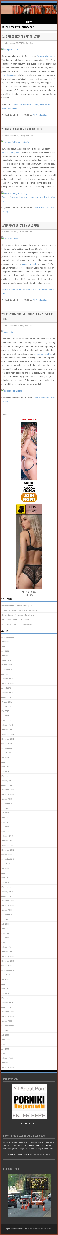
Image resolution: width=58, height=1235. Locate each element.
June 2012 (5, 873)
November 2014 (7, 739)
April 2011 (5, 937)
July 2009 (5, 1035)
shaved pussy (7, 75)
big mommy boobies (43, 353)
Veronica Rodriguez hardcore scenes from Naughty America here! (28, 199)
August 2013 (6, 808)
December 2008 (7, 1067)
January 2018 (6, 660)
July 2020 (5, 641)
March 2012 (6, 887)
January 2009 (6, 1062)
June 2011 (5, 928)
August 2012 (6, 863)
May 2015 (5, 711)
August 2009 (6, 1030)
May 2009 (5, 1044)
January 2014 (6, 785)
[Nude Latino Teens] (29, 13)
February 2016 (7, 692)
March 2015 (6, 720)
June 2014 (5, 762)
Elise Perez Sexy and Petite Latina (20, 37)
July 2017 (5, 674)
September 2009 (7, 1025)
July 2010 (5, 979)
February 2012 (7, 891)
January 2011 (6, 951)
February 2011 (7, 947)
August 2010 (6, 974)
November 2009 (7, 1016)
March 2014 (6, 776)
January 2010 (6, 1007)
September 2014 (7, 748)
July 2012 (5, 868)
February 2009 (7, 1058)
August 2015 (6, 706)
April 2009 (5, 1049)
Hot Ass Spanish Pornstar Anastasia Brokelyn (18, 615)
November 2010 (7, 961)
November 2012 (7, 850)
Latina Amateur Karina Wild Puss (20, 226)
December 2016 (7, 683)
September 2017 (7, 669)
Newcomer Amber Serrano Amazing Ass (16, 605)
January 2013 (6, 840)
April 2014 (5, 771)
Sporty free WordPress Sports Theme (20, 1228)
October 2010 (6, 965)
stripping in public (29, 264)
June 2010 (5, 984)
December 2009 (7, 1011)
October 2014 (6, 743)
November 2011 (7, 905)
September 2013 (7, 803)
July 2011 (5, 924)
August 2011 (6, 919)
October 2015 (6, 702)
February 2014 (7, 780)
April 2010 (5, 993)
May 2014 (5, 766)
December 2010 (7, 956)
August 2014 (6, 752)
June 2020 (5, 646)
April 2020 (5, 651)
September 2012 (7, 859)
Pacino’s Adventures (45, 56)
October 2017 (6, 664)
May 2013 (5, 822)
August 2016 (6, 688)
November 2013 (7, 794)
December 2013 (7, 789)
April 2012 (5, 882)
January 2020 (6, 655)
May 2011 (5, 933)
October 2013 (6, 799)
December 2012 (7, 845)
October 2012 (6, 854)
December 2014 (7, 734)
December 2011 (7, 900)
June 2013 (5, 817)
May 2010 (5, 988)
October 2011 (6, 910)
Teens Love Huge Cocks (38, 1145)
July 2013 (5, 813)
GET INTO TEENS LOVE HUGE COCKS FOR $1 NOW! (29, 1154)
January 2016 (6, 697)
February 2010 (7, 1002)
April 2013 (5, 826)
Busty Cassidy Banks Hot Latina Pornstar (17, 624)
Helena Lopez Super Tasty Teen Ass (15, 619)
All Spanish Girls (40, 115)
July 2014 (5, 757)
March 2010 (6, 998)
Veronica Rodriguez (10, 152)
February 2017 (7, 678)
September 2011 (7, 914)
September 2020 (7, 637)
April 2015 (5, 715)
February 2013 (7, 836)
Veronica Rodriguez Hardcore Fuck (21, 129)
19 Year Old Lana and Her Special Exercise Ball (19, 610)
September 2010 (7, 970)
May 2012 (5, 877)
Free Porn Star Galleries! (29, 1123)
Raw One (29, 43)
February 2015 (7, 725)
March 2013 (6, 831)
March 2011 (6, 942)
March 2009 (6, 1053)
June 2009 (5, 1039)
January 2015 (6, 729)
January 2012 (6, 896)
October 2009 (6, 1021)
